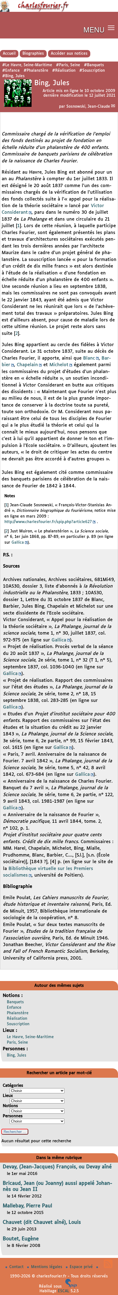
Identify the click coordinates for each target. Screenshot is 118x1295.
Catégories (13, 1085)
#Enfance (11, 71)
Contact (17, 1267)
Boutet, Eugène (21, 1238)
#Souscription (92, 71)
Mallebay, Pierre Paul (27, 1206)
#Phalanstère (36, 71)
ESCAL (63, 1291)
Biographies (33, 53)
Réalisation (17, 1019)
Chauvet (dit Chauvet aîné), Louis (42, 1222)
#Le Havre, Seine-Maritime (27, 65)
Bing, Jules (16, 1055)
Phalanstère (18, 1013)
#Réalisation (63, 71)
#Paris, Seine (68, 65)
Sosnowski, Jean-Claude (88, 107)
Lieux (8, 1096)
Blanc (89, 358)
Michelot (58, 365)
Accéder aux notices (69, 53)
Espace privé (82, 1267)
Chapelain (27, 365)
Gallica (18, 542)
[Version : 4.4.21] (71, 1286)
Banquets (15, 1002)
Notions (10, 1106)
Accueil (9, 53)
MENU (94, 29)
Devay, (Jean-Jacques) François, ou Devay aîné (57, 1167)
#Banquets (94, 65)
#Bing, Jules (13, 76)
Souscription (18, 1024)
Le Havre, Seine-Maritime (30, 1037)
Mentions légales (47, 1267)
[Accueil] (59, 11)
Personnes (13, 1116)
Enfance (14, 1008)
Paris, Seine (17, 1042)
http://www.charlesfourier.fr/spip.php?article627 (48, 522)
